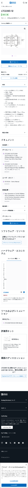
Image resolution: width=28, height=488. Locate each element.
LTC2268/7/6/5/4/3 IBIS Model (13, 323)
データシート (15, 62)
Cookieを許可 (14, 485)
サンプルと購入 (14, 78)
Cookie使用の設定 (14, 481)
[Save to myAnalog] (21, 292)
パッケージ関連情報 (8, 210)
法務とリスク (4, 451)
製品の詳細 (5, 132)
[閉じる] (26, 464)
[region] (14, 475)
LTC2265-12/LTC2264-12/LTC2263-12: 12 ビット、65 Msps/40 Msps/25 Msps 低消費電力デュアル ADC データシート (15, 166)
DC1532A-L (15, 339)
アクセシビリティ (5, 457)
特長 (3, 84)
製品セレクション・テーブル (15, 66)
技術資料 (5, 145)
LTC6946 (6, 292)
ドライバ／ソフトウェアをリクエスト (12, 242)
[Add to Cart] (24, 292)
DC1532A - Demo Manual (12, 181)
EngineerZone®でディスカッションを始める (13, 376)
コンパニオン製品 (13, 258)
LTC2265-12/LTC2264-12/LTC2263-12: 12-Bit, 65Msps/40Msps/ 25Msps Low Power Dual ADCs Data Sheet (13, 156)
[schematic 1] (14, 40)
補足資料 (5, 206)
